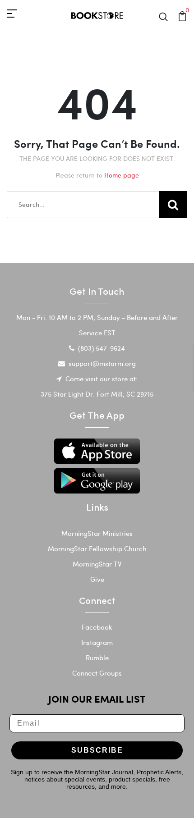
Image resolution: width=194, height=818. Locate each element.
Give (97, 579)
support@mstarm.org (102, 363)
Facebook (97, 626)
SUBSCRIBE (97, 750)
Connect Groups (97, 672)
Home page (121, 175)
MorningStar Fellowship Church (97, 548)
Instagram (97, 642)
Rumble (97, 657)
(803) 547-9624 (101, 347)
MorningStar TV (97, 563)
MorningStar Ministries (97, 533)
